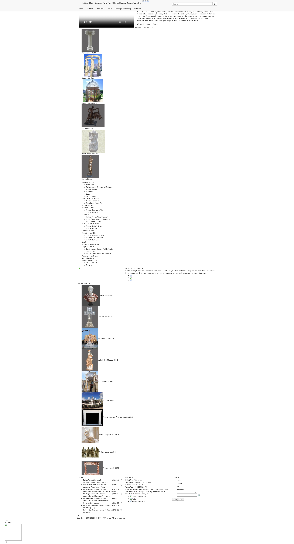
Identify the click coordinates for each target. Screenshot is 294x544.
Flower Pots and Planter (90, 198)
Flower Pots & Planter (110, 3)
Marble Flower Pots (93, 201)
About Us (89, 8)
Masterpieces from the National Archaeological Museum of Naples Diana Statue (100, 490)
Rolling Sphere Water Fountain (97, 217)
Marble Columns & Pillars (95, 210)
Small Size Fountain (93, 221)
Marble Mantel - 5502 (111, 468)
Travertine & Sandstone (94, 237)
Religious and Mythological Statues (99, 187)
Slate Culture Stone (93, 240)
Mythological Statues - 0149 (108, 360)
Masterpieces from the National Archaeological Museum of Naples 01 (96, 499)
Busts (88, 194)
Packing (89, 265)
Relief (84, 242)
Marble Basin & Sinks (94, 226)
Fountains (136, 3)
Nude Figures (91, 196)
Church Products (88, 258)
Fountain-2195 (108, 400)
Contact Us (138, 8)
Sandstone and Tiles (89, 233)
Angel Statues (91, 185)
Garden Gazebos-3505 (90, 103)
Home (81, 8)
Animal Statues (91, 189)
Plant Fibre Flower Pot (94, 203)
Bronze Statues (87, 128)
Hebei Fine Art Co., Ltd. (103, 518)
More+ (137, 27)
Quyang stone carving (91, 503)
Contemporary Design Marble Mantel (99, 249)
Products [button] (100, 8)
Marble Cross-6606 (105, 317)
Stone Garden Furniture (90, 244)
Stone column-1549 (89, 53)
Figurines (89, 191)
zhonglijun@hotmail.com (159, 489)
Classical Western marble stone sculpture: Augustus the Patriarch (95, 485)
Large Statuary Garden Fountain (98, 219)
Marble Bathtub (91, 228)
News (110, 8)
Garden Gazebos (88, 78)
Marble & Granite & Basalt (95, 235)
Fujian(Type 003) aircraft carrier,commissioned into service (95, 481)
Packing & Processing (123, 8)
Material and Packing (89, 260)
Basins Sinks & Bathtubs (90, 224)
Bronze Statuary (87, 179)
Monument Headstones (90, 256)
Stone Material (91, 263)
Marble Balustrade (92, 212)
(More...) (155, 24)
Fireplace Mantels (125, 3)
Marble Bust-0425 (106, 295)
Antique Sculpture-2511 (107, 452)
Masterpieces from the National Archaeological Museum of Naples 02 (96, 495)
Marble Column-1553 (105, 381)
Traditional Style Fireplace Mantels (98, 253)
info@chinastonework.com (140, 489)
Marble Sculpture (95, 3)
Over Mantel (90, 251)
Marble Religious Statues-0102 (110, 434)
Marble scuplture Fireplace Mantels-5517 (118, 417)
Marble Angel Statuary (90, 154)
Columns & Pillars (88, 207)
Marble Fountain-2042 (106, 338)
